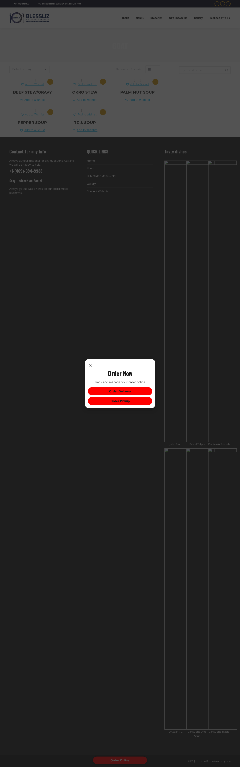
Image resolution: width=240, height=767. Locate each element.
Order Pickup (120, 401)
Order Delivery (120, 391)
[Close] (90, 366)
